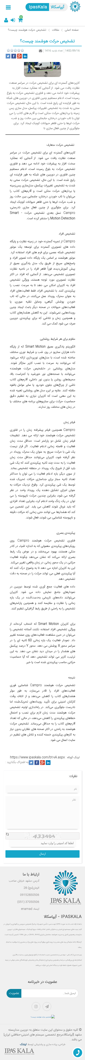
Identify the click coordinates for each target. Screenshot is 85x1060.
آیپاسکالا (57, 7)
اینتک (23, 1044)
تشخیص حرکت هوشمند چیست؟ (27, 30)
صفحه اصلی (72, 30)
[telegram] (47, 1007)
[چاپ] (40, 50)
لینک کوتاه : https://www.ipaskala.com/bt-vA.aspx (45, 757)
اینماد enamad (30, 909)
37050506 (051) (28, 902)
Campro (68, 213)
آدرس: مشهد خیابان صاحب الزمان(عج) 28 (24, 884)
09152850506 (29, 895)
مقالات (55, 30)
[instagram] (37, 1007)
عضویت (14, 993)
